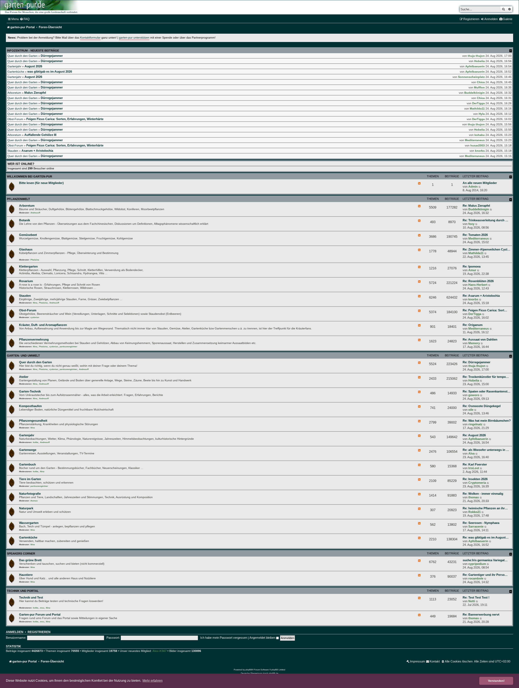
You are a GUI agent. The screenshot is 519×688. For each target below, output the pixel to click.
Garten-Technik (30, 391)
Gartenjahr (14, 66)
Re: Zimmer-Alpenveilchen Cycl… (486, 249)
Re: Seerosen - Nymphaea (481, 523)
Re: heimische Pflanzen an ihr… (485, 508)
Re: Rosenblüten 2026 (478, 281)
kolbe (35, 442)
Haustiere (26, 574)
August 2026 (33, 66)
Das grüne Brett (30, 560)
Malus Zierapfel (35, 92)
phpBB (249, 670)
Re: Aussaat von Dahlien (480, 339)
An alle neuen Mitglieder (480, 183)
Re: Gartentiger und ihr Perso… (485, 574)
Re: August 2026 (474, 435)
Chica (481, 82)
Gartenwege (27, 450)
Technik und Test (31, 597)
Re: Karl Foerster (475, 464)
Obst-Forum (15, 119)
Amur (472, 270)
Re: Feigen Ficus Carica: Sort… (485, 310)
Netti (471, 601)
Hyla (482, 113)
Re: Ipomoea (471, 266)
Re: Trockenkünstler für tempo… (486, 376)
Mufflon (479, 87)
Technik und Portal (23, 590)
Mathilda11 (477, 108)
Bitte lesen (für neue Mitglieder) (41, 183)
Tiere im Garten (30, 479)
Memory (474, 343)
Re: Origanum (473, 325)
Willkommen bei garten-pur (29, 176)
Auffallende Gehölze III (40, 135)
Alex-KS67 (159, 651)
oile (470, 409)
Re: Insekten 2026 (475, 479)
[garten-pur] (40, 7)
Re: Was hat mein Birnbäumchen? (487, 420)
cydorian (34, 317)
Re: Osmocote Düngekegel (482, 406)
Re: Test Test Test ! (476, 597)
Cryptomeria (477, 482)
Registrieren (39, 632)
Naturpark (26, 508)
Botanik (24, 220)
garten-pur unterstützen (134, 37)
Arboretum (14, 92)
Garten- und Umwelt (23, 355)
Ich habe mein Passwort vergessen (223, 637)
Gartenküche (16, 71)
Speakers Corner (21, 553)
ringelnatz (475, 424)
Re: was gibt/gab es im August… (486, 537)
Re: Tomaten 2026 (475, 234)
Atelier (23, 376)
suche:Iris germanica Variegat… (485, 560)
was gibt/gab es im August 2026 (49, 71)
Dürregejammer (52, 55)
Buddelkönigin (474, 92)
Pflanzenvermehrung (34, 339)
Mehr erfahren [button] (153, 680)
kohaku (479, 135)
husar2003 (477, 145)
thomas (34, 501)
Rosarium (26, 281)
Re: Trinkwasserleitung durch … (485, 220)
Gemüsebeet (28, 234)
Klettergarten (28, 266)
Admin (473, 186)
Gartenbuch (27, 464)
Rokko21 (474, 512)
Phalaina (34, 260)
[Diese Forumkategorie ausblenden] (510, 176)
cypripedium (477, 563)
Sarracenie (476, 526)
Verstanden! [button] (496, 680)
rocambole (475, 578)
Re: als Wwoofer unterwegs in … (486, 450)
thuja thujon (476, 55)
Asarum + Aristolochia (37, 150)
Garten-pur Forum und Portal (39, 614)
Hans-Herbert (477, 284)
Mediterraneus (475, 140)
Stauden (13, 150)
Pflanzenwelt (18, 199)
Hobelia (479, 61)
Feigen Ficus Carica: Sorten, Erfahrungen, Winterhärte (64, 119)
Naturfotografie (30, 493)
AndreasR (35, 213)
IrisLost (473, 468)
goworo (473, 395)
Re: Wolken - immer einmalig (483, 493)
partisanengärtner (68, 346)
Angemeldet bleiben (262, 637)
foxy (471, 224)
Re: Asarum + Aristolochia (481, 295)
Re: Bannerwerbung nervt (481, 614)
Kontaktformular (90, 37)
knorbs (480, 150)
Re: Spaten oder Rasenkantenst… (486, 391)
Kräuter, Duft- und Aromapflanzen (43, 325)
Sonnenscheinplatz (471, 76)
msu (42, 608)
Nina (35, 303)
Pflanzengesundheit (33, 420)
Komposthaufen (30, 406)
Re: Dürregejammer (476, 362)
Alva (471, 453)
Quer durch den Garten (23, 55)
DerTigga (478, 103)
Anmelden (14, 632)
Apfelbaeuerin (475, 66)
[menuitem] (25, 19)
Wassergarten (29, 523)
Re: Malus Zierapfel (476, 205)
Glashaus (25, 249)
